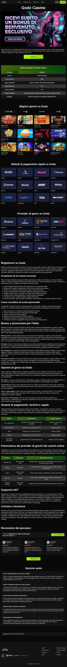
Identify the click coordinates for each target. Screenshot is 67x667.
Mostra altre (33, 558)
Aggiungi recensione (58, 534)
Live (24, 111)
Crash (40, 111)
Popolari (8, 111)
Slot (57, 111)
